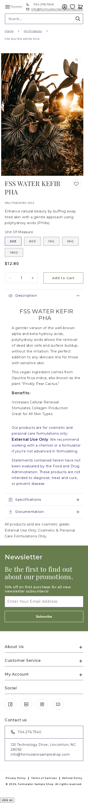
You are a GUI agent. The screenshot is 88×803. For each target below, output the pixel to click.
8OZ (32, 241)
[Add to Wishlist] (72, 7)
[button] (80, 7)
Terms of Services (44, 778)
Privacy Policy (16, 778)
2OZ (13, 241)
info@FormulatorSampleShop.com (57, 9)
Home (9, 31)
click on (7, 800)
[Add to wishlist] (76, 184)
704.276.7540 (44, 4)
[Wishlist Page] (72, 7)
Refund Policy (72, 778)
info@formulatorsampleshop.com (40, 754)
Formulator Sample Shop (35, 784)
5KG (70, 241)
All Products (33, 31)
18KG (14, 252)
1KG (51, 241)
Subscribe (44, 616)
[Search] (78, 19)
